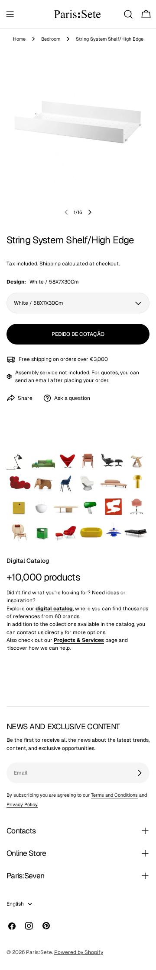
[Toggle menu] (10, 14)
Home (19, 39)
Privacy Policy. (22, 804)
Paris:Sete (39, 952)
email (42, 380)
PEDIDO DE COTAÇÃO (78, 334)
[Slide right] (90, 212)
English (15, 903)
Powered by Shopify (78, 952)
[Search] (128, 14)
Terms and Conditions (114, 795)
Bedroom (50, 39)
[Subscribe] (139, 773)
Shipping (50, 263)
